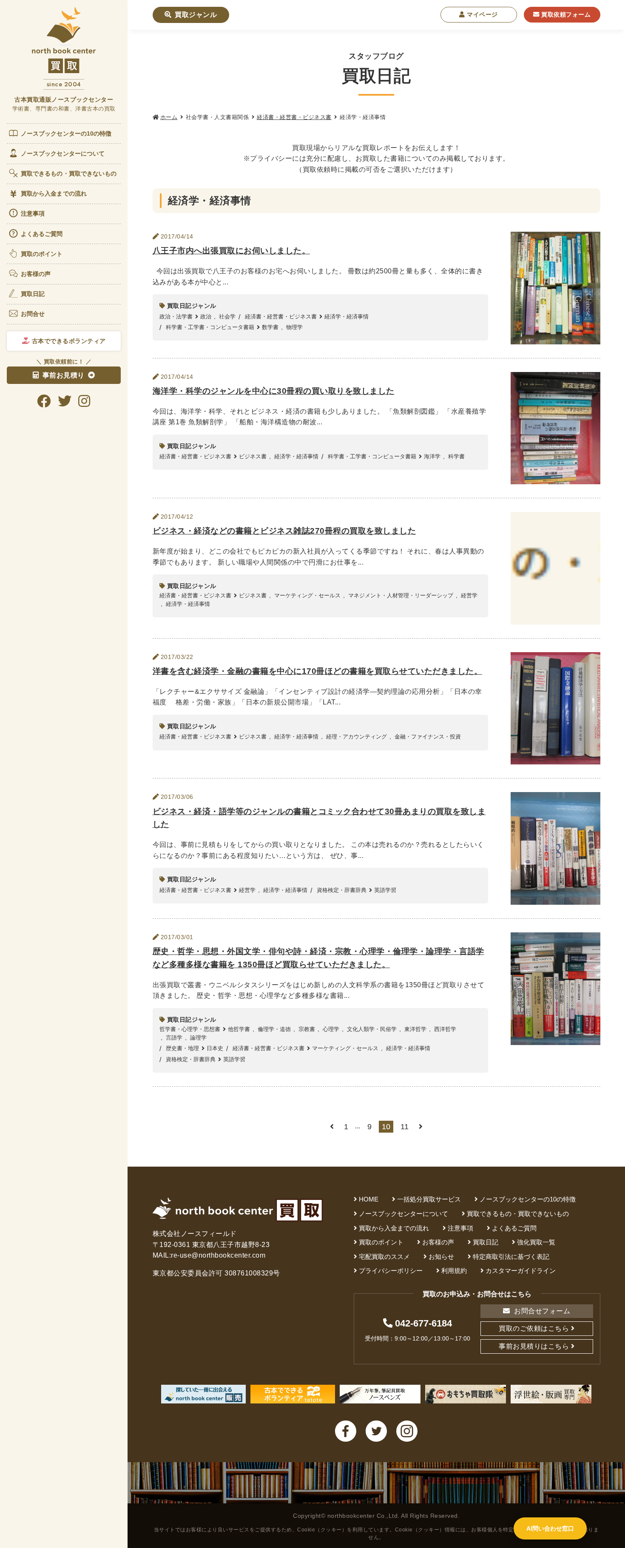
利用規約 (454, 1270)
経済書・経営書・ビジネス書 (294, 117)
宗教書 (306, 1029)
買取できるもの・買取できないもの (69, 173)
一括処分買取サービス (429, 1199)
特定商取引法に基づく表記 (511, 1256)
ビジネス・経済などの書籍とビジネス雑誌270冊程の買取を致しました (284, 530)
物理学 (294, 327)
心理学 (331, 1029)
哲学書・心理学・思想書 (189, 1029)
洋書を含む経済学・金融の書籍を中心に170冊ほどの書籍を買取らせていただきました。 (318, 671)
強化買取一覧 (536, 1242)
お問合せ (33, 313)
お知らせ (441, 1256)
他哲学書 (239, 1029)
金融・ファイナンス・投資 (428, 736)
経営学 (469, 595)
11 (405, 1126)
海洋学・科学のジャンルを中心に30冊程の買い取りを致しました (274, 390)
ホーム (169, 117)
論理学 (198, 1037)
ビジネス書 (253, 456)
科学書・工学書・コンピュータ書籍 (210, 327)
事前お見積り (64, 375)
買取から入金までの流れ (54, 193)
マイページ (481, 14)
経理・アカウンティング (356, 736)
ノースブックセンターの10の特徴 (66, 133)
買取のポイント (42, 253)
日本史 (215, 1048)
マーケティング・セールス (307, 595)
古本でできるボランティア (68, 341)
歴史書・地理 (182, 1048)
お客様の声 (36, 273)
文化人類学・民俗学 (372, 1029)
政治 (205, 316)
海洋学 (432, 456)
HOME (368, 1199)
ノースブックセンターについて (63, 153)
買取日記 (33, 293)
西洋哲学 (445, 1029)
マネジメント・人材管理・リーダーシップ (400, 595)
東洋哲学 (415, 1029)
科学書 (456, 456)
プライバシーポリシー (391, 1270)
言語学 (174, 1037)
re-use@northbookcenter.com (218, 1255)
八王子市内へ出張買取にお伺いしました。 (231, 250)
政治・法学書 (176, 316)
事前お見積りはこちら (534, 1346)
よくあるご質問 (42, 233)
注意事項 (33, 213)
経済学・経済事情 (346, 316)
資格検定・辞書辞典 (341, 890)
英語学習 (385, 890)
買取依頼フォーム (565, 14)
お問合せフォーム (541, 1311)
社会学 (227, 316)
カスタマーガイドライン (521, 1270)
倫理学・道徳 (274, 1029)
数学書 (270, 327)
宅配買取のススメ (384, 1256)
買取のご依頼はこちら (534, 1328)
